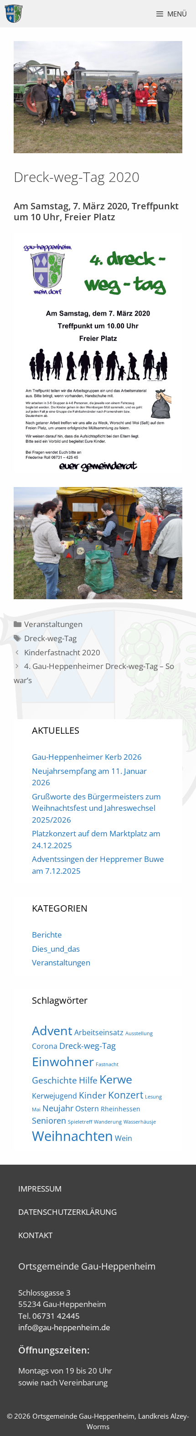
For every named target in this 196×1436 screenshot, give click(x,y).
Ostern (87, 1109)
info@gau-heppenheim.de (64, 1327)
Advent (52, 1030)
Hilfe (88, 1080)
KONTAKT (35, 1235)
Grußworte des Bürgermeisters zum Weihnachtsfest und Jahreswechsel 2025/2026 (96, 808)
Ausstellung (139, 1033)
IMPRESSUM (40, 1188)
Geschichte (54, 1080)
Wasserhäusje (140, 1122)
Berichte (47, 934)
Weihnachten (72, 1136)
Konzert (125, 1094)
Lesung (153, 1097)
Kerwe (115, 1079)
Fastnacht (107, 1064)
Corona (44, 1046)
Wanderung (108, 1122)
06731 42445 (56, 1316)
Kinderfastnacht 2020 (62, 652)
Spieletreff (80, 1122)
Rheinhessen (120, 1108)
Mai (36, 1109)
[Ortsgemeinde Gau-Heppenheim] (13, 13)
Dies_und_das (56, 949)
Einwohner (63, 1061)
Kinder (92, 1095)
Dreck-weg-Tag (50, 638)
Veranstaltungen (53, 624)
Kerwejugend (54, 1096)
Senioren (49, 1120)
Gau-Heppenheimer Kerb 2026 (87, 757)
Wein (123, 1138)
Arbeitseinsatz (99, 1032)
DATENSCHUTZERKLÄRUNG (67, 1212)
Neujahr (57, 1108)
